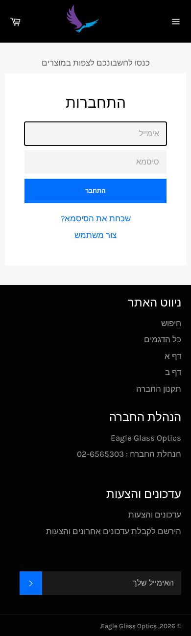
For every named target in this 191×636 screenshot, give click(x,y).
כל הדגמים (162, 339)
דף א (173, 356)
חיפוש (171, 323)
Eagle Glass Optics (129, 626)
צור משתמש (95, 235)
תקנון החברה (158, 389)
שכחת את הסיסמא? (96, 218)
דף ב (173, 372)
